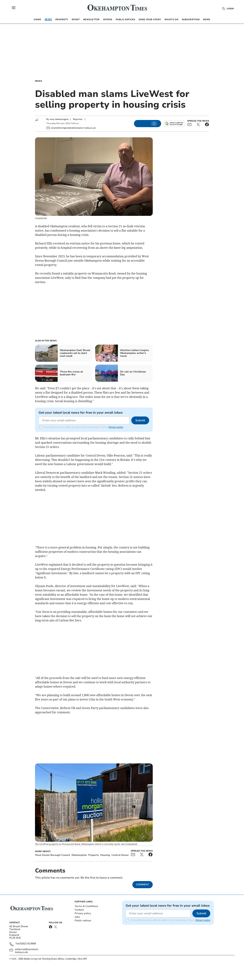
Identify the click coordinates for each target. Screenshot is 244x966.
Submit (140, 420)
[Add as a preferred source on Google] (174, 123)
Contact (79, 909)
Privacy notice (116, 427)
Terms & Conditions (86, 906)
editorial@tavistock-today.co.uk (27, 951)
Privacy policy (83, 913)
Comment (142, 884)
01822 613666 (27, 943)
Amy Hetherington (59, 119)
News (38, 81)
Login (230, 8)
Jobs (77, 917)
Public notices (83, 920)
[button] (13, 7)
